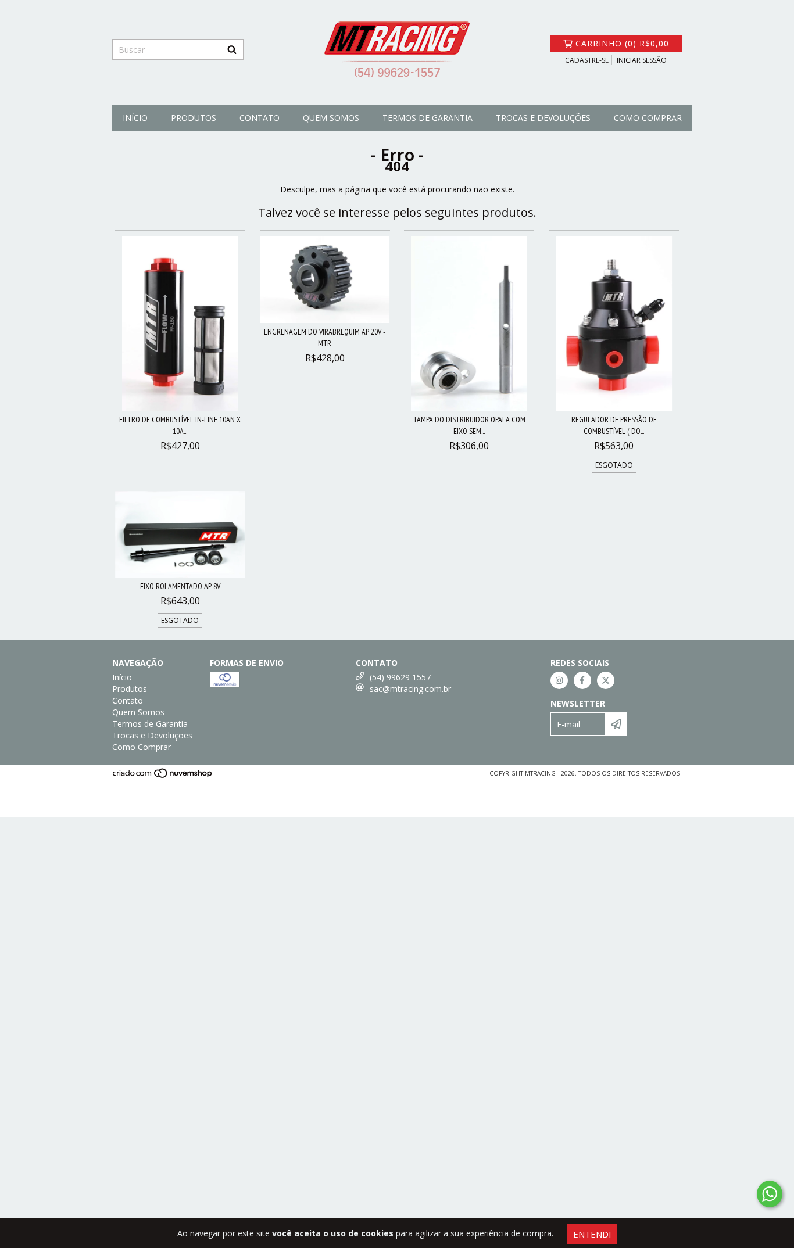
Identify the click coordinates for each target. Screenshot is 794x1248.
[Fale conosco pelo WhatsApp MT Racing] (769, 1194)
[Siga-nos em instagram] (559, 680)
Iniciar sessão (642, 60)
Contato (259, 117)
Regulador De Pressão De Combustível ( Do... (614, 425)
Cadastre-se (587, 60)
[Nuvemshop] (163, 777)
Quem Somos (331, 117)
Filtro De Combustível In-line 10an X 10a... (180, 425)
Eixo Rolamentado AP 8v (180, 586)
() (622, 43)
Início (135, 117)
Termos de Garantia (427, 117)
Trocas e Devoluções (543, 117)
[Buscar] (232, 49)
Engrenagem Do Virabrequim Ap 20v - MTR (324, 338)
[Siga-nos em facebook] (582, 680)
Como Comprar (648, 117)
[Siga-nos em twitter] (605, 680)
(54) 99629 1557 (400, 677)
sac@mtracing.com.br (410, 688)
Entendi (592, 1234)
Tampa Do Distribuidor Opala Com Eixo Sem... (469, 425)
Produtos (193, 117)
